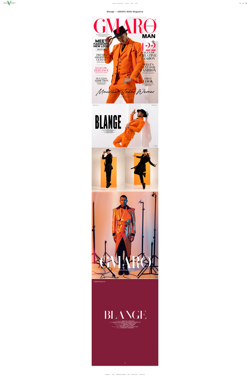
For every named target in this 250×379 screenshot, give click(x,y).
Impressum (142, 374)
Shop (136, 3)
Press (113, 374)
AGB (128, 374)
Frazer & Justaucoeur (117, 3)
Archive (127, 3)
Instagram (107, 374)
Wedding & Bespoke (121, 374)
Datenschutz (134, 374)
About (131, 3)
